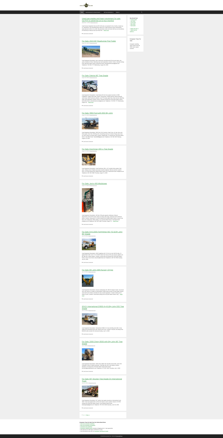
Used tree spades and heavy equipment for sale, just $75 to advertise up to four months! (101, 19)
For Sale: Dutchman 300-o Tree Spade (97, 149)
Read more (106, 30)
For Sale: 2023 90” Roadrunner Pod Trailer (99, 41)
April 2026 (133, 25)
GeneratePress (119, 436)
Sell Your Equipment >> (109, 12)
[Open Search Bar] (141, 12)
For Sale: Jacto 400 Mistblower (94, 183)
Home (82, 12)
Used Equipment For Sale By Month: (92, 12)
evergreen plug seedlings (86, 426)
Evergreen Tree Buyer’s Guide (101, 431)
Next (88, 415)
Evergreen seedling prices (86, 428)
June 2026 (133, 22)
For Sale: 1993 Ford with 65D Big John (97, 113)
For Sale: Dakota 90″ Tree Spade (95, 75)
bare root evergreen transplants (87, 425)
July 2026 (133, 21)
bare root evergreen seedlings (87, 423)
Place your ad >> (135, 28)
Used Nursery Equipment (88, 33)
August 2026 (134, 19)
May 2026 (133, 24)
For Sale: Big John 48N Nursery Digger (97, 270)
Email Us (117, 12)
